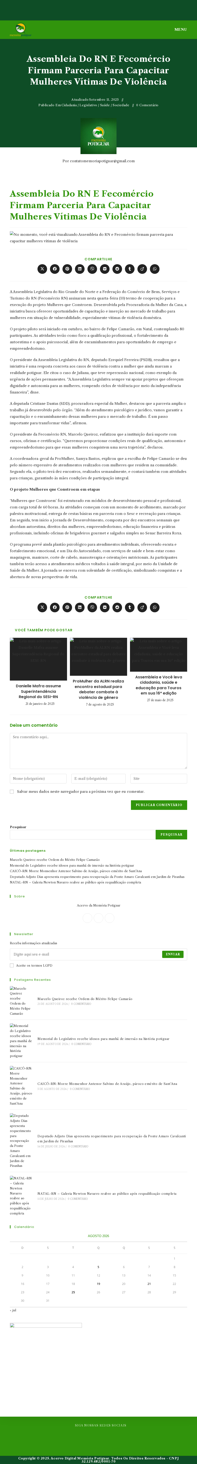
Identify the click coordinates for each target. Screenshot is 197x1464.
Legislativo (88, 105)
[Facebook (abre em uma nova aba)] (90, 8)
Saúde (105, 105)
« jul (13, 1310)
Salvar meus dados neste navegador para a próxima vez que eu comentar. (81, 791)
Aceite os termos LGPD (34, 965)
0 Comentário (81, 1004)
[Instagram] (109, 918)
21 (149, 1284)
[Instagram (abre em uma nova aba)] (99, 8)
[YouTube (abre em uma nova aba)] (107, 8)
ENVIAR (173, 954)
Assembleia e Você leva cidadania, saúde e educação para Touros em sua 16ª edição (158, 685)
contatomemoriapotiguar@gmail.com (102, 161)
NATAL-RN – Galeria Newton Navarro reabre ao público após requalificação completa (75, 882)
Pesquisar (18, 827)
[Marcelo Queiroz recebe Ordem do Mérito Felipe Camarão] (21, 1001)
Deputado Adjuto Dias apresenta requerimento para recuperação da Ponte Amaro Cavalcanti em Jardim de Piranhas (97, 877)
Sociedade (121, 105)
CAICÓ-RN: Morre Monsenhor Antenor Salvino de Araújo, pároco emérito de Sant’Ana (76, 871)
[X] (87, 918)
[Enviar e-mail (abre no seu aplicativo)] (115, 8)
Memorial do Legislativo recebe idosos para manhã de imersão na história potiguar (72, 865)
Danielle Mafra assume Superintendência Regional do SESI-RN (38, 691)
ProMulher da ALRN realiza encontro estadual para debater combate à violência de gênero (98, 689)
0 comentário (147, 105)
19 (98, 1284)
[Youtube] (115, 1436)
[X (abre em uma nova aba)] (82, 8)
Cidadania (69, 105)
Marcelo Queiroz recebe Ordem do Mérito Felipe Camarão (55, 860)
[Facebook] (98, 918)
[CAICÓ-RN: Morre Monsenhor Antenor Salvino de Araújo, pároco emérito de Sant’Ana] (21, 1086)
